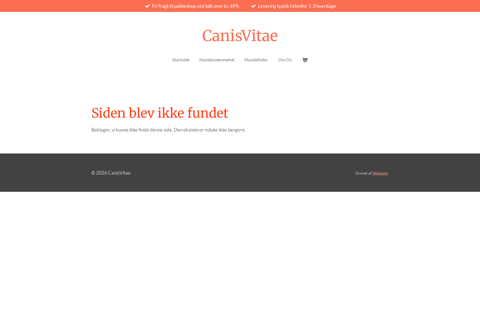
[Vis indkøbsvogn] (304, 59)
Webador (380, 173)
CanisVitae (240, 35)
